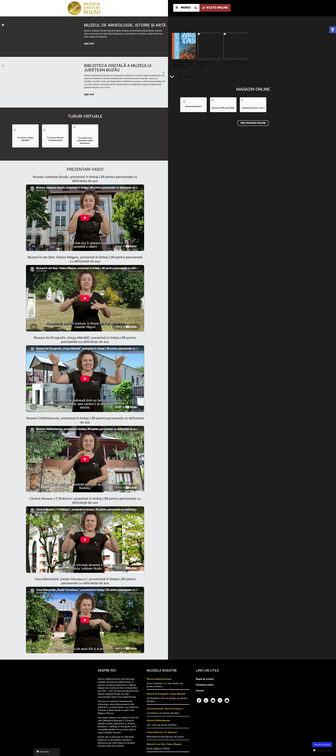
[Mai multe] (172, 76)
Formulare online (204, 685)
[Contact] (227, 700)
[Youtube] (213, 700)
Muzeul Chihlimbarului (158, 721)
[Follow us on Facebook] (199, 700)
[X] (220, 700)
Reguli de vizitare (205, 679)
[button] (332, 29)
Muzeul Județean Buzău (159, 679)
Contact (200, 691)
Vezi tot (89, 44)
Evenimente (189, 26)
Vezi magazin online (253, 123)
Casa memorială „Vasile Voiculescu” (165, 709)
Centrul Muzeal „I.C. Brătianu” (162, 732)
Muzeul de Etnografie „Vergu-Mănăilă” (166, 694)
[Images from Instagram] (206, 700)
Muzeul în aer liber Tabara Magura (164, 744)
